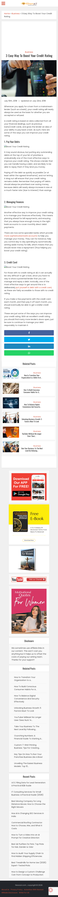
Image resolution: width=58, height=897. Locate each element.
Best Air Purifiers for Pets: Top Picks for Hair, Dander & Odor (27, 845)
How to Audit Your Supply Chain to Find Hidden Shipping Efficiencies (27, 855)
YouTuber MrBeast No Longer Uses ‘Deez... (32, 434)
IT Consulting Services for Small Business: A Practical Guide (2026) (27, 793)
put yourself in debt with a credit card (33, 287)
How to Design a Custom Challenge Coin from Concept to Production (28, 873)
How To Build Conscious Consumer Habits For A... (31, 391)
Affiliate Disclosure (9, 892)
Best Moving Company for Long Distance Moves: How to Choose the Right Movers (28, 804)
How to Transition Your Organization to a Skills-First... (31, 376)
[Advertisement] (29, 34)
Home (7, 13)
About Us (5, 889)
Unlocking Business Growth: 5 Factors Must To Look (32, 420)
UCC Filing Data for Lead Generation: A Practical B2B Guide (28, 784)
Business (16, 13)
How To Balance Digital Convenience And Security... (32, 405)
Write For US (24, 892)
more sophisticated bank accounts (20, 236)
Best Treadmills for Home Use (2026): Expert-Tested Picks (29, 864)
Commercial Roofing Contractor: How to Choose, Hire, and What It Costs (26, 825)
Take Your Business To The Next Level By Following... (32, 449)
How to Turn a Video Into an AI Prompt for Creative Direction (25, 836)
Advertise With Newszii (33, 889)
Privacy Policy (17, 889)
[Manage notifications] (51, 890)
